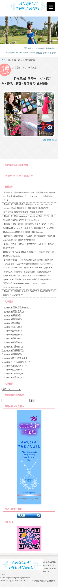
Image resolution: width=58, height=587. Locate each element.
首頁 (4, 60)
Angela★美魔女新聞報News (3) (17, 307)
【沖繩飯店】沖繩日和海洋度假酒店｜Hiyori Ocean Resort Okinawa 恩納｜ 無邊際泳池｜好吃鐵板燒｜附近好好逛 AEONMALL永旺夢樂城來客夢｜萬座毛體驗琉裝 (27, 208)
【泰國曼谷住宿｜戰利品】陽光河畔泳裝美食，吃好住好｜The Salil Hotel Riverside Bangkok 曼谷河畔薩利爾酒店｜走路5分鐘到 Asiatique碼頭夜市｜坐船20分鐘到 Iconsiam (29, 228)
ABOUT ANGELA (49, 562)
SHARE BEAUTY (49, 568)
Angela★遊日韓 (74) (13, 354)
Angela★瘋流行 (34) (13, 342)
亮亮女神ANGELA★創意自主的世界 (29, 6)
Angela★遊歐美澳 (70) (14, 350)
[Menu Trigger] (51, 6)
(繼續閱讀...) (50, 140)
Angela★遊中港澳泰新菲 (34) (16, 358)
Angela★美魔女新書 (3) (14, 311)
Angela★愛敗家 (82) (13, 331)
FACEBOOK (48, 571)
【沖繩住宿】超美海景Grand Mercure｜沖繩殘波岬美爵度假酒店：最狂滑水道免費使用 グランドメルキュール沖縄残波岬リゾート (29, 197)
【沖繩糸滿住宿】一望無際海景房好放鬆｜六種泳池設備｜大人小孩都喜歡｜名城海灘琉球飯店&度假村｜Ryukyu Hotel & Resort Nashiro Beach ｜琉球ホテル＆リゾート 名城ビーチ (28, 264)
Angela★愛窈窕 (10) (13, 319)
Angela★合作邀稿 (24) (14, 374)
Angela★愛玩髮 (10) (13, 335)
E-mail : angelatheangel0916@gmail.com (41, 48)
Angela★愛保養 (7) (12, 315)
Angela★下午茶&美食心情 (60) (17, 362)
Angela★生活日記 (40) (14, 377)
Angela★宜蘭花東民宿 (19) (15, 366)
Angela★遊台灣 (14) (13, 370)
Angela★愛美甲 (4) (12, 338)
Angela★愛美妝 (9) (12, 323)
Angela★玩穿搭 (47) (13, 327)
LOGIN (2, 574)
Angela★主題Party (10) (14, 346)
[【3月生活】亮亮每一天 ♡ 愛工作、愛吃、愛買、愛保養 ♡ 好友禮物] (29, 136)
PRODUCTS (48, 565)
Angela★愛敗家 (29, 67)
